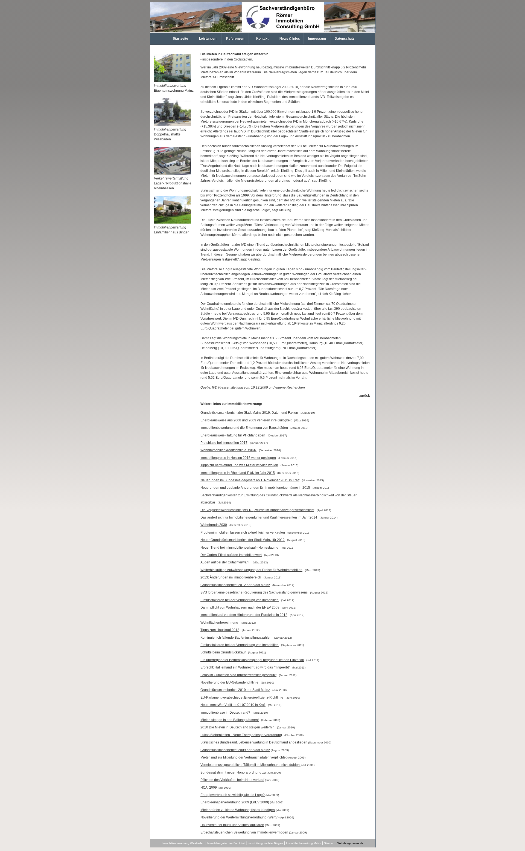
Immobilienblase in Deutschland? (225, 712)
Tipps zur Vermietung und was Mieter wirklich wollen (239, 465)
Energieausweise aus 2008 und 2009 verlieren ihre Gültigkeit (245, 420)
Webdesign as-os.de (350, 843)
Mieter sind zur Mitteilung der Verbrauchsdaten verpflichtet (243, 757)
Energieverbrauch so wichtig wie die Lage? (232, 795)
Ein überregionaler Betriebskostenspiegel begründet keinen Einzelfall (252, 660)
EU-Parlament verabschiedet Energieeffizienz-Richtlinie (241, 697)
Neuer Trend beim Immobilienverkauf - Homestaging (239, 547)
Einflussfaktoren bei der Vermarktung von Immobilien (239, 600)
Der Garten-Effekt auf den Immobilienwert (231, 555)
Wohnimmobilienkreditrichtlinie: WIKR (228, 450)
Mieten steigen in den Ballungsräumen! (229, 720)
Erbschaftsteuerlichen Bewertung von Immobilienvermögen (244, 832)
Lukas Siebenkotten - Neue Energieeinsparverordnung (241, 735)
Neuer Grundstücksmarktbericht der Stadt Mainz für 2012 (242, 540)
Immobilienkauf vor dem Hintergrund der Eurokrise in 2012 (243, 615)
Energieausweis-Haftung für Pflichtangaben (232, 435)
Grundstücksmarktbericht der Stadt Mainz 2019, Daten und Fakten (249, 413)
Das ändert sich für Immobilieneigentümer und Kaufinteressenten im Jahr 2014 (258, 517)
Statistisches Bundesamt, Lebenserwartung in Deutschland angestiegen (253, 742)
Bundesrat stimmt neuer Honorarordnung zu (233, 772)
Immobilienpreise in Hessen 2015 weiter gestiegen (238, 458)
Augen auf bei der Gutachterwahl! (225, 562)
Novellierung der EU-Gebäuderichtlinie (229, 682)
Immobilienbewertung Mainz (303, 843)
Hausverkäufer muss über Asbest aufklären (232, 825)
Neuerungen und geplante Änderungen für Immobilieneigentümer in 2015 (255, 488)
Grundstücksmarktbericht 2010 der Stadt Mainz (235, 690)
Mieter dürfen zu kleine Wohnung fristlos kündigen (237, 810)
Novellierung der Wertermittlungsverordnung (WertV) (239, 817)
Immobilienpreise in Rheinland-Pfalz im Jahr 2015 (237, 473)
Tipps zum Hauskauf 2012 (219, 630)
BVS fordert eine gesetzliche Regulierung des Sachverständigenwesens (254, 592)
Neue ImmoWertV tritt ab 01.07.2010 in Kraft (233, 705)
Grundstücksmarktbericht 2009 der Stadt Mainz (235, 750)
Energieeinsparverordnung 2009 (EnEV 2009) (234, 802)
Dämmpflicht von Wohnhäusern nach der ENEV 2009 (239, 607)
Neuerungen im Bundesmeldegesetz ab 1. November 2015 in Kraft (249, 480)
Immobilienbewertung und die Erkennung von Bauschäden (244, 428)
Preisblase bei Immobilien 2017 (223, 443)
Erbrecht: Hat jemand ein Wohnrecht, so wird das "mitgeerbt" (245, 667)
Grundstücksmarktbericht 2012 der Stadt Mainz (235, 585)
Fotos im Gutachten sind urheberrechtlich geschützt (238, 675)
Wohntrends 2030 (213, 525)
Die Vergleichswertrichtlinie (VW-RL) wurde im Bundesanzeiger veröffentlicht (257, 510)
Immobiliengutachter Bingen (265, 843)
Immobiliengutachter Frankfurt (226, 843)
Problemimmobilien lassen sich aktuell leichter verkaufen (242, 532)
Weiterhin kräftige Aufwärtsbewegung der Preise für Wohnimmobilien (251, 570)
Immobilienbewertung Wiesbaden (183, 843)
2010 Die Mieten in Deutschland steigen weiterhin (237, 727)
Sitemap (329, 843)
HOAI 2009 (208, 787)
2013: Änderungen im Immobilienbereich (230, 577)
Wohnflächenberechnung (219, 622)
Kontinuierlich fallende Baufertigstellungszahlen (236, 637)
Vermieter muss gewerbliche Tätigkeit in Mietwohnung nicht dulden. (250, 765)
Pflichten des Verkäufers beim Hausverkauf (232, 780)
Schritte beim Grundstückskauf (223, 652)
